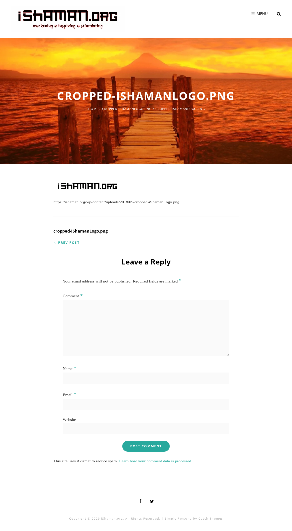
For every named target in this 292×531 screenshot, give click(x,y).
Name (69, 368)
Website (69, 419)
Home (93, 109)
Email (69, 395)
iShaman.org (112, 518)
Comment (73, 296)
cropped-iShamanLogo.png (127, 109)
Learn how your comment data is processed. (155, 461)
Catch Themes (210, 518)
